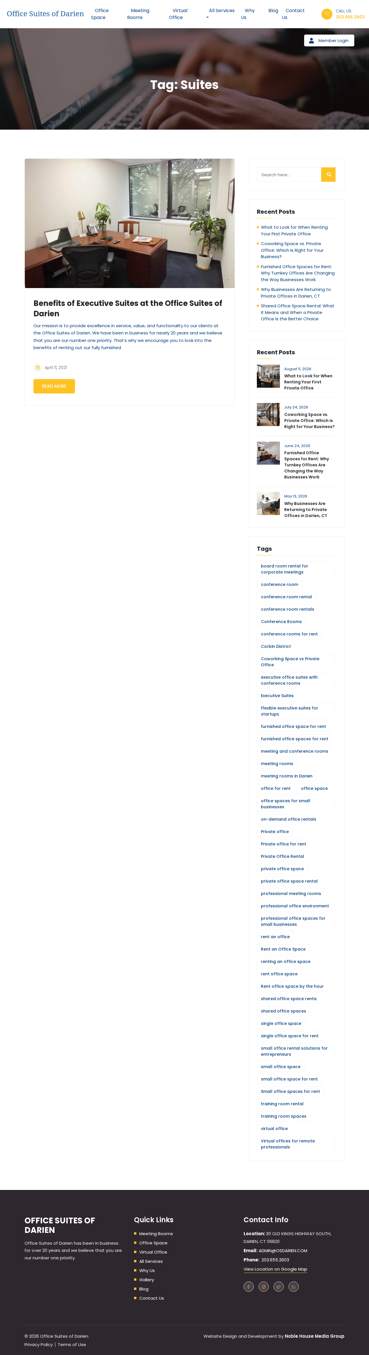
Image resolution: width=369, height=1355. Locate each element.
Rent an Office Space (283, 949)
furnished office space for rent (293, 726)
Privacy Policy (39, 1344)
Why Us (147, 1270)
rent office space (279, 974)
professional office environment (295, 906)
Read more (54, 386)
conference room (279, 584)
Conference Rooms (281, 621)
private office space (282, 869)
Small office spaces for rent (290, 1091)
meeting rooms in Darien (286, 776)
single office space (281, 1023)
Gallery (146, 1280)
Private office (275, 831)
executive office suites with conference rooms (289, 680)
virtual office (274, 1128)
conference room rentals (287, 609)
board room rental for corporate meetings (284, 569)
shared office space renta (289, 999)
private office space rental (289, 881)
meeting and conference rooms (294, 751)
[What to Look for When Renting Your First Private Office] (268, 376)
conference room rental (286, 597)
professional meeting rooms (291, 893)
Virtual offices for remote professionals (288, 1144)
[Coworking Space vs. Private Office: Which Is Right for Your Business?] (268, 414)
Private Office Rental (282, 856)
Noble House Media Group (314, 1336)
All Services (151, 1261)
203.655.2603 (350, 17)
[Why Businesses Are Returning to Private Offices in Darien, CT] (268, 503)
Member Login (334, 40)
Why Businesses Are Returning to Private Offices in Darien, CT (296, 292)
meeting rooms (277, 764)
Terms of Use (72, 1344)
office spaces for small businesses (285, 804)
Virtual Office (153, 1252)
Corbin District (276, 646)
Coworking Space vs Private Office (290, 662)
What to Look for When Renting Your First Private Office (294, 230)
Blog (143, 1289)
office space (314, 788)
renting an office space (285, 961)
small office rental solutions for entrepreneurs (294, 1051)
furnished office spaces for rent (294, 739)
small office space (280, 1067)
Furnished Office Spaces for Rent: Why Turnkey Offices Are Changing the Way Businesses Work (298, 273)
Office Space (153, 1243)
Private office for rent (283, 844)
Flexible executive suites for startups (289, 711)
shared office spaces (283, 1011)
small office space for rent (289, 1079)
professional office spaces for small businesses (293, 921)
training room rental (282, 1104)
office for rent (276, 788)
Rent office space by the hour (292, 986)
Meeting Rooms (156, 1234)
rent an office (275, 937)
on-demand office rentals (288, 819)
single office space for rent (290, 1036)
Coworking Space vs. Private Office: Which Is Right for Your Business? (292, 250)
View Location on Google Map (275, 1269)
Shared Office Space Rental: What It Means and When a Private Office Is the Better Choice (297, 312)
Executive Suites (277, 696)
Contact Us (151, 1298)
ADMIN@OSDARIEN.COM (283, 1251)
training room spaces (283, 1116)
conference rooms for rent (289, 634)
